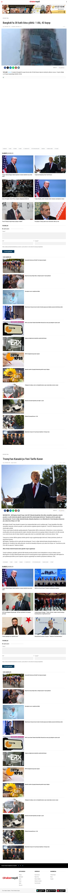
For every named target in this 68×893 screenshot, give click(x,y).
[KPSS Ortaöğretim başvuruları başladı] (13, 366)
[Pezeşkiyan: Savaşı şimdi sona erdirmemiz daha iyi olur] (50, 211)
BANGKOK (5, 148)
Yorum (4, 231)
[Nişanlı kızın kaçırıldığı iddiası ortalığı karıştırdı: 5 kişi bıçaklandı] (13, 288)
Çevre (20, 878)
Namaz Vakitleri (38, 878)
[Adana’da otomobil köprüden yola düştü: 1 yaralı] (13, 413)
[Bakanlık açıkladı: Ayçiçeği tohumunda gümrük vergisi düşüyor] (13, 382)
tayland (56, 148)
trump (52, 562)
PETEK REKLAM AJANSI (35, 148)
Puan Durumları (37, 883)
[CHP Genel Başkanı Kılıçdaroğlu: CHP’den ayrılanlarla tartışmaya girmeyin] (17, 602)
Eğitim (20, 883)
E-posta (37, 240)
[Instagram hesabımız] (22, 865)
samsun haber (50, 148)
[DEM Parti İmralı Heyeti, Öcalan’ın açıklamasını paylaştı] (50, 577)
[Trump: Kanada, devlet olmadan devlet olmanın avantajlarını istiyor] (50, 188)
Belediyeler (21, 876)
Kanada (21, 562)
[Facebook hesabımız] (18, 865)
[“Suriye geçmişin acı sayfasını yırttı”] (17, 626)
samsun (43, 148)
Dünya (64, 26)
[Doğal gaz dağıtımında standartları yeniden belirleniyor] (13, 350)
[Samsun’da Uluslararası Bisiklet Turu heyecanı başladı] (13, 272)
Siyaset (64, 462)
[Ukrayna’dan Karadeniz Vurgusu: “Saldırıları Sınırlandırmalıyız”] (50, 626)
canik (11, 562)
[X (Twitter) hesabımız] (20, 865)
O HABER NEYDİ (26, 148)
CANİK (10, 148)
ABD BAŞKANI (6, 562)
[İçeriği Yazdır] (18, 67)
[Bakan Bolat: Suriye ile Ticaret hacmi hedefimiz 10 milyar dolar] (13, 444)
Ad (3, 240)
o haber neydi (27, 562)
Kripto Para (37, 876)
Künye (51, 876)
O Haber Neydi (53, 874)
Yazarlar (51, 878)
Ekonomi (20, 885)
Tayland (9, 72)
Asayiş (20, 874)
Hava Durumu (37, 874)
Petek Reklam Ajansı (15, 890)
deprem (15, 148)
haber (20, 148)
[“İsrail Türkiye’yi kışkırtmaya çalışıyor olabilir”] (17, 211)
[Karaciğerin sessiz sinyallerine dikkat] (13, 303)
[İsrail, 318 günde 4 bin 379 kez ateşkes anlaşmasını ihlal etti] (17, 188)
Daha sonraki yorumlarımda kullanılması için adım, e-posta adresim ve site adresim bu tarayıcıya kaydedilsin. (22, 246)
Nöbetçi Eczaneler (38, 881)
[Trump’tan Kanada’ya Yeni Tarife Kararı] (50, 164)
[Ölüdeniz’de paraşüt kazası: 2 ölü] (13, 428)
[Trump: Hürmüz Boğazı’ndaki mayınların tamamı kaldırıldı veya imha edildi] (17, 164)
